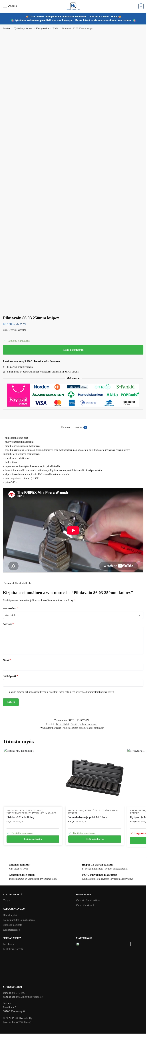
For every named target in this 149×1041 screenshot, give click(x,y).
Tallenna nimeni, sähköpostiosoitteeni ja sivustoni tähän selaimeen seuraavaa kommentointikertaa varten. (61, 692)
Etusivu (7, 28)
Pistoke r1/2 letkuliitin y (21, 817)
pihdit (89, 728)
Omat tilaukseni (85, 905)
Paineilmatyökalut (19, 813)
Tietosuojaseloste (12, 924)
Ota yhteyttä (10, 915)
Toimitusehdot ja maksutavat (19, 919)
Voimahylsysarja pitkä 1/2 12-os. (87, 817)
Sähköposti (10, 676)
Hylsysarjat (75, 811)
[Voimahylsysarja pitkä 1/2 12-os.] (95, 778)
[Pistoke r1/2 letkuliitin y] (33, 778)
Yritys (6, 900)
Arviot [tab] (80, 427)
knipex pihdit (78, 728)
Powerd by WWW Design (17, 1022)
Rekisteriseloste (12, 929)
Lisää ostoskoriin (73, 349)
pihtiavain (99, 728)
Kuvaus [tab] (65, 427)
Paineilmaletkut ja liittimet (25, 811)
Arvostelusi (11, 608)
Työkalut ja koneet (23, 28)
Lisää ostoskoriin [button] (33, 839)
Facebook (8, 944)
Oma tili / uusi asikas (88, 900)
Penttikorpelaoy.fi (13, 948)
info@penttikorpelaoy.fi (29, 996)
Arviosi (8, 623)
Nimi (7, 660)
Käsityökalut (42, 28)
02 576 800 (18, 992)
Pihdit (56, 28)
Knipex (66, 728)
